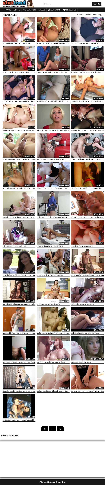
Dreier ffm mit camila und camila (48, 304)
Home (3, 435)
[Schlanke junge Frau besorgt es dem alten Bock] (87, 203)
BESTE (17, 9)
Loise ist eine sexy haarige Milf (81, 362)
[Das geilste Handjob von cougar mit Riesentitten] (19, 290)
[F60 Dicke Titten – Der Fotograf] (87, 232)
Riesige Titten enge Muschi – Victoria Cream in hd (20, 159)
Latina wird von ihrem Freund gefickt (50, 246)
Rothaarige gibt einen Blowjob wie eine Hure (52, 391)
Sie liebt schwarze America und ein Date (85, 333)
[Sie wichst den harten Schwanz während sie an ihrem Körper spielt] (53, 29)
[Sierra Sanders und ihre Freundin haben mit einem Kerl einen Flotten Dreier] (87, 376)
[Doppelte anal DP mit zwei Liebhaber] (53, 261)
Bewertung (97, 14)
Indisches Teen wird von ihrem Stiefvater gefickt (54, 333)
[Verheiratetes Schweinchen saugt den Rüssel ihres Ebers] (87, 58)
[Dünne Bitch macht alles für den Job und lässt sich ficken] (19, 116)
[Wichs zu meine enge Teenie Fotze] (19, 232)
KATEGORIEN (29, 9)
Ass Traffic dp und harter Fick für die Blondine (19, 188)
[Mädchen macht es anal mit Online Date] (53, 145)
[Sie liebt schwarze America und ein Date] (87, 319)
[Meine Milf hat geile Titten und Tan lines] (53, 348)
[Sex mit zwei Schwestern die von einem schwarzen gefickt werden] (87, 261)
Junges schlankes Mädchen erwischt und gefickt (20, 333)
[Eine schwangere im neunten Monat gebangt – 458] (19, 87)
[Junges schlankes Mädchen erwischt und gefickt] (19, 319)
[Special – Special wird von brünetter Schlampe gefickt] (19, 203)
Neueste (80, 14)
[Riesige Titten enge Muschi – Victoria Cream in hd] (19, 145)
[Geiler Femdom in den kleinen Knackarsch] (53, 203)
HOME (8, 9)
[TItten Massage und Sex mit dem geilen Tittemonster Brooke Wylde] (53, 58)
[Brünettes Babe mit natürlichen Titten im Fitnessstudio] (87, 145)
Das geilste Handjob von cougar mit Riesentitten (20, 304)
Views (42, 9)
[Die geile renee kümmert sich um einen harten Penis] (19, 377)
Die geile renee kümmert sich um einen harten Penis (21, 391)
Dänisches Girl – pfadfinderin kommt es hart (86, 188)
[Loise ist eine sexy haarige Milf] (87, 348)
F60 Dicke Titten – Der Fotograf (82, 246)
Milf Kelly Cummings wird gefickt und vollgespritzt (54, 130)
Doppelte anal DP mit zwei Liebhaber (50, 275)
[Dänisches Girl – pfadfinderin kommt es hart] (87, 174)
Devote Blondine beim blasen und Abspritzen (19, 362)
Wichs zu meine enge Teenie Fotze (15, 246)
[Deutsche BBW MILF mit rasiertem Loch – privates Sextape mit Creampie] (87, 29)
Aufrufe (88, 14)
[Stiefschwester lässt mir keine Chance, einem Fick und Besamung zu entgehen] (53, 87)
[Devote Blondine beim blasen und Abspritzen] (19, 348)
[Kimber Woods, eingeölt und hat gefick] (19, 29)
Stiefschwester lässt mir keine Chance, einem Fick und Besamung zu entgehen (64, 101)
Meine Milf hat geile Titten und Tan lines (51, 362)
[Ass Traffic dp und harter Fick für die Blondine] (19, 174)
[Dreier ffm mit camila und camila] (53, 290)
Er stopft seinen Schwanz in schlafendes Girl (18, 420)
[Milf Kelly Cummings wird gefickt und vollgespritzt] (53, 116)
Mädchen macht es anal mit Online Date (51, 159)
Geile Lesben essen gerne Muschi (82, 304)
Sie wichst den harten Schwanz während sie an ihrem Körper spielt (60, 43)
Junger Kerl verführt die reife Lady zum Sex (52, 188)
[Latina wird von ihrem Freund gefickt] (53, 232)
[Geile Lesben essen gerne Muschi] (87, 290)
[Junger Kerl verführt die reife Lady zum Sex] (53, 174)
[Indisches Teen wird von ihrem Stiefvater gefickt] (53, 319)
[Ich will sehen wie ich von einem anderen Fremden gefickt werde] (19, 261)
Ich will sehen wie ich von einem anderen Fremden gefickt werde (25, 275)
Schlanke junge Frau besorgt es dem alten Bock (87, 217)
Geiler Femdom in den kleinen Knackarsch (52, 217)
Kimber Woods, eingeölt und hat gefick (16, 43)
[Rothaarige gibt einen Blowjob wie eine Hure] (53, 377)
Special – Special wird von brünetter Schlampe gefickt (21, 217)
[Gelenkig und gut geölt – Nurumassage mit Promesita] (87, 87)
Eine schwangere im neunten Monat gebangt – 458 (20, 101)
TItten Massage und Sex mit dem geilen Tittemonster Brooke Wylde (60, 72)
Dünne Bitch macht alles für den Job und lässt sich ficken (23, 130)
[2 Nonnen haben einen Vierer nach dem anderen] (87, 116)
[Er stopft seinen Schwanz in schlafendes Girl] (19, 405)
